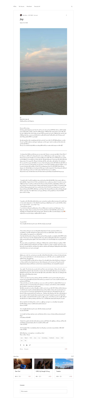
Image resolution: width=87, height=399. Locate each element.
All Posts (15, 6)
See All (72, 356)
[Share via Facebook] (20, 345)
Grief (62, 337)
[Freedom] (64, 364)
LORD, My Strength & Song (43, 371)
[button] (71, 6)
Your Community (21, 6)
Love (22, 337)
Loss (21, 340)
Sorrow (57, 337)
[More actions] (66, 15)
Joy (39, 337)
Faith (31, 337)
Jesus (35, 337)
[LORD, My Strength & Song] (43, 364)
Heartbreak (51, 337)
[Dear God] (23, 364)
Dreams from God (37, 6)
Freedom (58, 371)
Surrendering (44, 337)
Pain (25, 340)
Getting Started (29, 6)
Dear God (17, 371)
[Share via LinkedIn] (26, 345)
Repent (26, 337)
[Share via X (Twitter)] (23, 345)
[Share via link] (30, 345)
